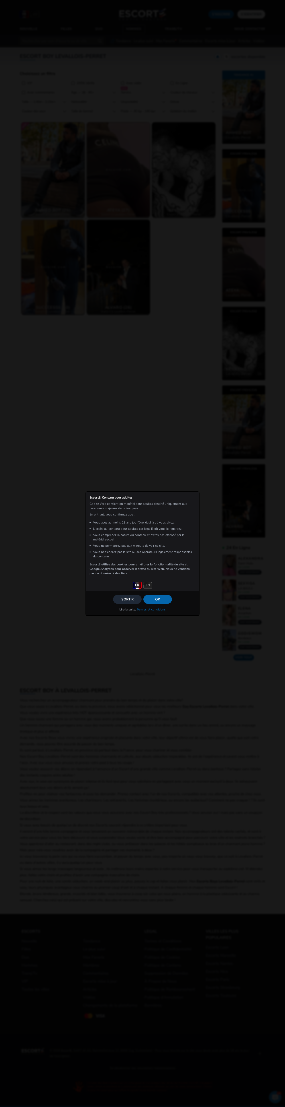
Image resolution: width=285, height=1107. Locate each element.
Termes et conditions (151, 609)
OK (157, 599)
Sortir (127, 599)
